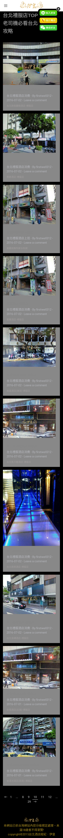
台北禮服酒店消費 (18, 96)
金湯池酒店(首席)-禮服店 (23, 765)
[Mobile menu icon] (6, 6)
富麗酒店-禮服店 (17, 303)
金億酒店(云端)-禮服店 (21, 694)
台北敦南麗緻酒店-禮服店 (23, 90)
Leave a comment (35, 100)
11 (42, 797)
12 (49, 797)
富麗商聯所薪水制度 (20, 232)
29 (29, 801)
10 (35, 797)
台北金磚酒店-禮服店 (20, 622)
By (41, 96)
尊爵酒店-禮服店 (17, 161)
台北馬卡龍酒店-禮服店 (22, 446)
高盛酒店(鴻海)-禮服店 (21, 375)
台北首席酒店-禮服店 (20, 551)
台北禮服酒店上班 (18, 238)
